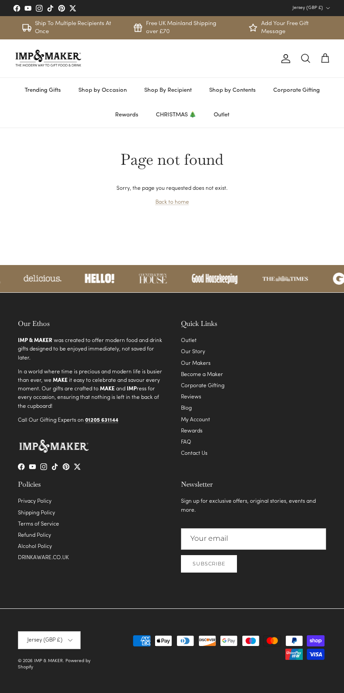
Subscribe (209, 563)
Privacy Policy (35, 501)
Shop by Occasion (102, 90)
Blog (186, 408)
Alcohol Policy (35, 546)
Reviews (191, 397)
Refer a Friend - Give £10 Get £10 (172, 9)
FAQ (186, 442)
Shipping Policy (36, 513)
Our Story (193, 352)
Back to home (172, 202)
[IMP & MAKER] (48, 58)
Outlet (221, 115)
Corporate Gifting (296, 90)
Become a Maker (202, 374)
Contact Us (194, 453)
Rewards (126, 115)
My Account (195, 420)
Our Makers (196, 363)
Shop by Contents (232, 90)
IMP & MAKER (48, 661)
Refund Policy (34, 535)
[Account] (284, 58)
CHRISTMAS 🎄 (176, 115)
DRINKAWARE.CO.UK (43, 557)
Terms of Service (38, 524)
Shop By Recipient (168, 90)
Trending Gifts (43, 90)
